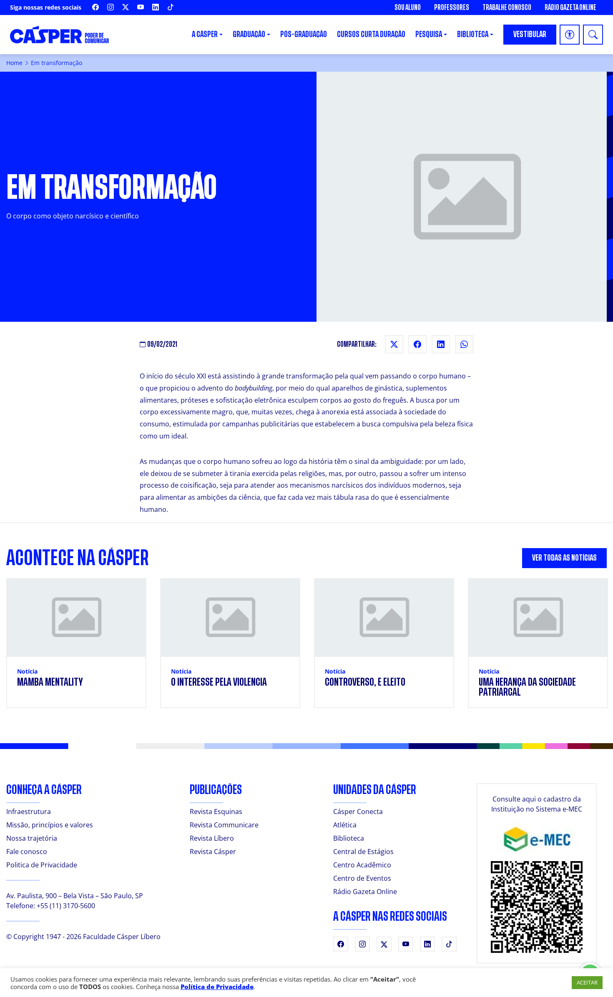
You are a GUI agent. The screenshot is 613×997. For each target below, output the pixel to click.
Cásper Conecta (358, 811)
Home (14, 63)
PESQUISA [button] (428, 34)
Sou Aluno (407, 7)
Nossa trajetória (31, 838)
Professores (451, 7)
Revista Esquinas (216, 811)
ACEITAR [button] (587, 982)
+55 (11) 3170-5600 (66, 905)
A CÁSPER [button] (205, 34)
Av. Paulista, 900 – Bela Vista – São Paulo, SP (74, 895)
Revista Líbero (212, 838)
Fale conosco (26, 851)
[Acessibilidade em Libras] (570, 35)
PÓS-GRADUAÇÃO (303, 34)
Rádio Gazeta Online (570, 7)
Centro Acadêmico (362, 864)
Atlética (345, 824)
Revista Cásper (213, 851)
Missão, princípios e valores (49, 824)
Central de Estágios (363, 851)
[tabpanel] (306, 648)
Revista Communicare (224, 824)
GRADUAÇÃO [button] (249, 34)
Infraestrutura (28, 811)
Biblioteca (348, 838)
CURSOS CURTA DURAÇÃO (371, 34)
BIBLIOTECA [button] (472, 34)
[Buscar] (593, 35)
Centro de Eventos (362, 878)
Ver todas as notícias (564, 557)
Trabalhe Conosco (506, 7)
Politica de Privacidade (41, 864)
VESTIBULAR (529, 34)
